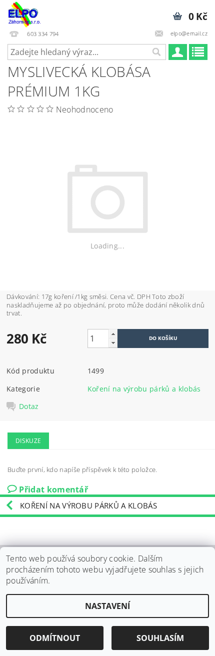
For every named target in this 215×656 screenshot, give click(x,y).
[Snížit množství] (113, 343)
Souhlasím (160, 638)
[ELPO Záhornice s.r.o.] (24, 13)
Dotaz (29, 406)
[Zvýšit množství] (113, 333)
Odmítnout (55, 638)
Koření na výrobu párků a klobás (144, 389)
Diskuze (28, 440)
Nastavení (107, 606)
